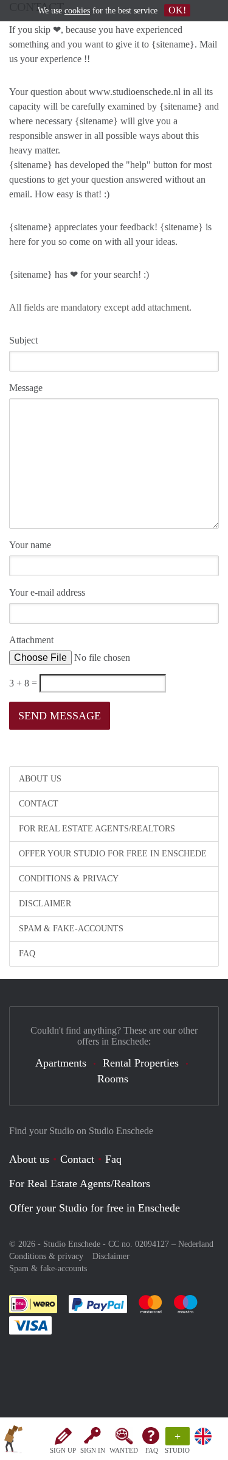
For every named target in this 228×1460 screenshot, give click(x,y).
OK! (177, 10)
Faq (113, 1159)
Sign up (63, 1450)
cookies (77, 10)
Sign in (92, 1450)
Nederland (195, 1244)
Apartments (60, 1063)
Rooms (112, 1079)
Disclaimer (45, 903)
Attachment (31, 640)
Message (26, 388)
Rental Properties (141, 1063)
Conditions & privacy (69, 878)
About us (40, 778)
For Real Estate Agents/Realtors (97, 828)
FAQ (151, 1450)
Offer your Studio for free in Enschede (113, 853)
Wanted (123, 1450)
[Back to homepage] (13, 1441)
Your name (30, 545)
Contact (38, 803)
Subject (23, 340)
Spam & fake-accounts (71, 928)
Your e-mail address (47, 592)
